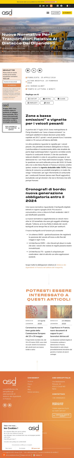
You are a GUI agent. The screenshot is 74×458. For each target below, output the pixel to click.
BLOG (11, 28)
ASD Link (6, 78)
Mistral (48, 99)
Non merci (8, 448)
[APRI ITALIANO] (70, 6)
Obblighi (35, 51)
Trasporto (45, 51)
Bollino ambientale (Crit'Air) (17, 51)
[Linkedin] (57, 5)
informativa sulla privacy (9, 96)
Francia (56, 51)
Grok (48, 103)
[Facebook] (61, 5)
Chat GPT (33, 99)
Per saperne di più (50, 2)
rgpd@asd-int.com (8, 99)
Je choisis (22, 448)
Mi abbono (12, 85)
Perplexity (33, 103)
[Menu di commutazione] (47, 12)
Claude (62, 99)
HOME (4, 28)
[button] (4, 454)
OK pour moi (36, 448)
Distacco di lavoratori (14, 48)
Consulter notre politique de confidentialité (15, 441)
